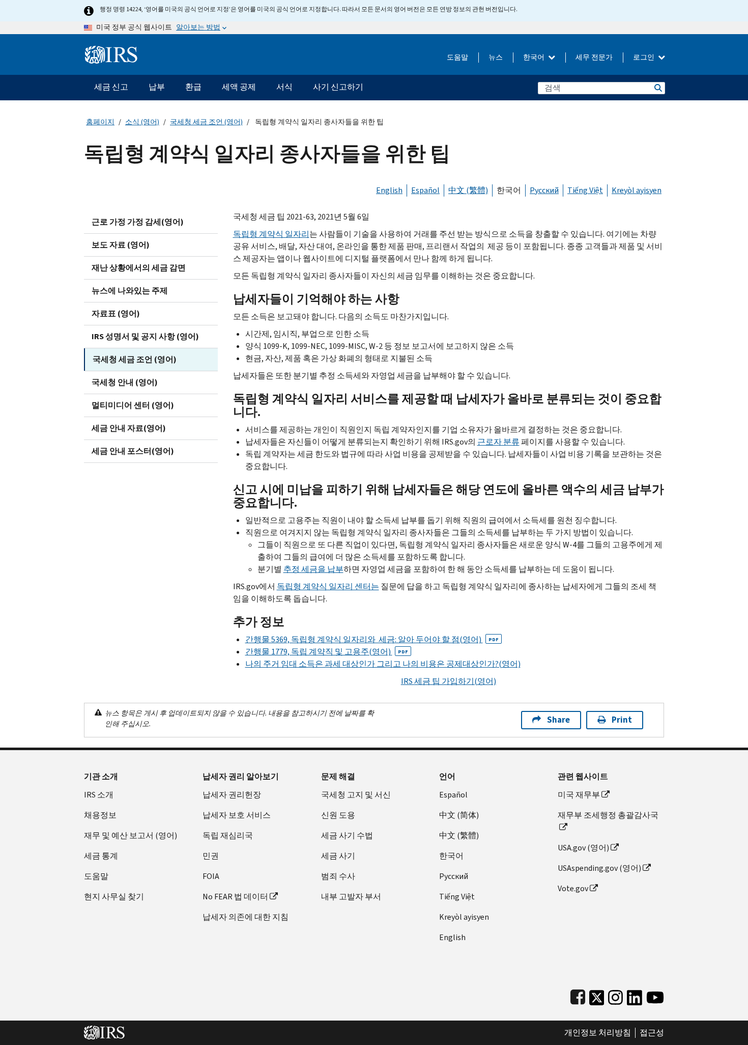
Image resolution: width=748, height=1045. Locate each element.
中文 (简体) (459, 815)
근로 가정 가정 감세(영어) (138, 221)
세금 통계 (101, 855)
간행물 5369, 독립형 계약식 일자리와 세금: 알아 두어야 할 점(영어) (372, 639)
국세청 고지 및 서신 (356, 794)
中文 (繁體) (468, 190)
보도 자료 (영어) (121, 244)
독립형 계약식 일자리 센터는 (328, 586)
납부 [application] (157, 86)
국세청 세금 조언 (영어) (206, 122)
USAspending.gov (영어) (599, 868)
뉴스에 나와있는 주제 (130, 290)
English (389, 190)
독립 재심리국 (228, 835)
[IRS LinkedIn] (634, 995)
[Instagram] (615, 995)
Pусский (453, 876)
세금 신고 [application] (111, 86)
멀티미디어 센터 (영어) (133, 405)
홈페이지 (100, 122)
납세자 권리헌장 (232, 794)
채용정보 (100, 815)
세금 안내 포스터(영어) (133, 451)
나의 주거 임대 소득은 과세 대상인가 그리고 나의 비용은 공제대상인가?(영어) (383, 663)
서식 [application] (284, 86)
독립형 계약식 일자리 (271, 234)
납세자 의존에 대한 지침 (246, 917)
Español (425, 190)
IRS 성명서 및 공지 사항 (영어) (145, 336)
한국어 (534, 57)
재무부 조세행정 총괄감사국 (608, 815)
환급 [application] (193, 86)
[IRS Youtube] (655, 995)
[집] (111, 51)
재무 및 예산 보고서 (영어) (130, 835)
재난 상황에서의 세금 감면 (139, 267)
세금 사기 (338, 855)
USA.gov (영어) (583, 847)
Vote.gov (573, 888)
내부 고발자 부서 (351, 896)
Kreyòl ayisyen (636, 190)
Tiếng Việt (585, 190)
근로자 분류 (498, 441)
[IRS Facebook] (577, 995)
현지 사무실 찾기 (114, 896)
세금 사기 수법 (347, 835)
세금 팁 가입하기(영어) (448, 681)
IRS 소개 (98, 794)
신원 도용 (338, 815)
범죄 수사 (338, 876)
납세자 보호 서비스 (237, 815)
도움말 (457, 57)
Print (622, 720)
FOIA (211, 876)
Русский (544, 190)
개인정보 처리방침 (597, 1033)
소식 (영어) (142, 122)
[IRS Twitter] (597, 995)
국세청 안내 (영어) (125, 382)
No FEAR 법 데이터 (235, 896)
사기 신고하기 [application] (338, 86)
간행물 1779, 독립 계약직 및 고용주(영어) (326, 651)
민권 (211, 855)
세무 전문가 (594, 57)
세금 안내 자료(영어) (129, 428)
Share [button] (558, 720)
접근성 (652, 1033)
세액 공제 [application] (239, 86)
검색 (657, 87)
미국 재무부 (579, 794)
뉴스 (495, 57)
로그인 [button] (644, 57)
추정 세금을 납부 (313, 569)
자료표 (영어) (116, 313)
